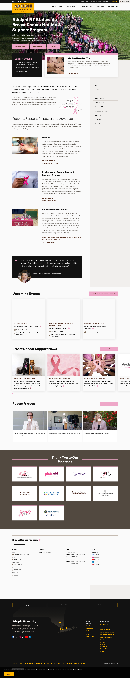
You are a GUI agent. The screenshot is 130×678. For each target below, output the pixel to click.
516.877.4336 (17, 569)
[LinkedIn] (30, 637)
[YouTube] (26, 637)
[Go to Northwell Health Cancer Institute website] (51, 493)
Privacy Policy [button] (77, 670)
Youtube (96, 559)
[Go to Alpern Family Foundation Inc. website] (24, 493)
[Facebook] (13, 637)
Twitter (96, 552)
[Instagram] (20, 637)
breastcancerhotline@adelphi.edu (22, 554)
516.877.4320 (17, 559)
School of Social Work (19, 544)
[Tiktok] (23, 637)
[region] (65, 319)
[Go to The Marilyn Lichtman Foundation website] (105, 493)
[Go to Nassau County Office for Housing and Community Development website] (51, 512)
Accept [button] (9, 674)
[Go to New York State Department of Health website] (78, 473)
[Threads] (17, 637)
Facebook (96, 554)
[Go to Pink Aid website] (51, 473)
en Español (42, 97)
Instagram (96, 557)
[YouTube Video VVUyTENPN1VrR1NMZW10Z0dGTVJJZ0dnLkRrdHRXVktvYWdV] (65, 420)
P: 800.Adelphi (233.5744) (23, 632)
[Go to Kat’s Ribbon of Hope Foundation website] (24, 512)
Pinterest (96, 564)
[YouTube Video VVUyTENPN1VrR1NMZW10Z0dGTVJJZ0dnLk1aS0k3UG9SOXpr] (100, 420)
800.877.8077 (18, 564)
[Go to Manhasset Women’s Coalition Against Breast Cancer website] (24, 473)
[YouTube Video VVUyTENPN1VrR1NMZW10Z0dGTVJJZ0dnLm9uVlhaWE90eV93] (30, 420)
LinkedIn (96, 561)
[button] (114, 1)
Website (16, 575)
